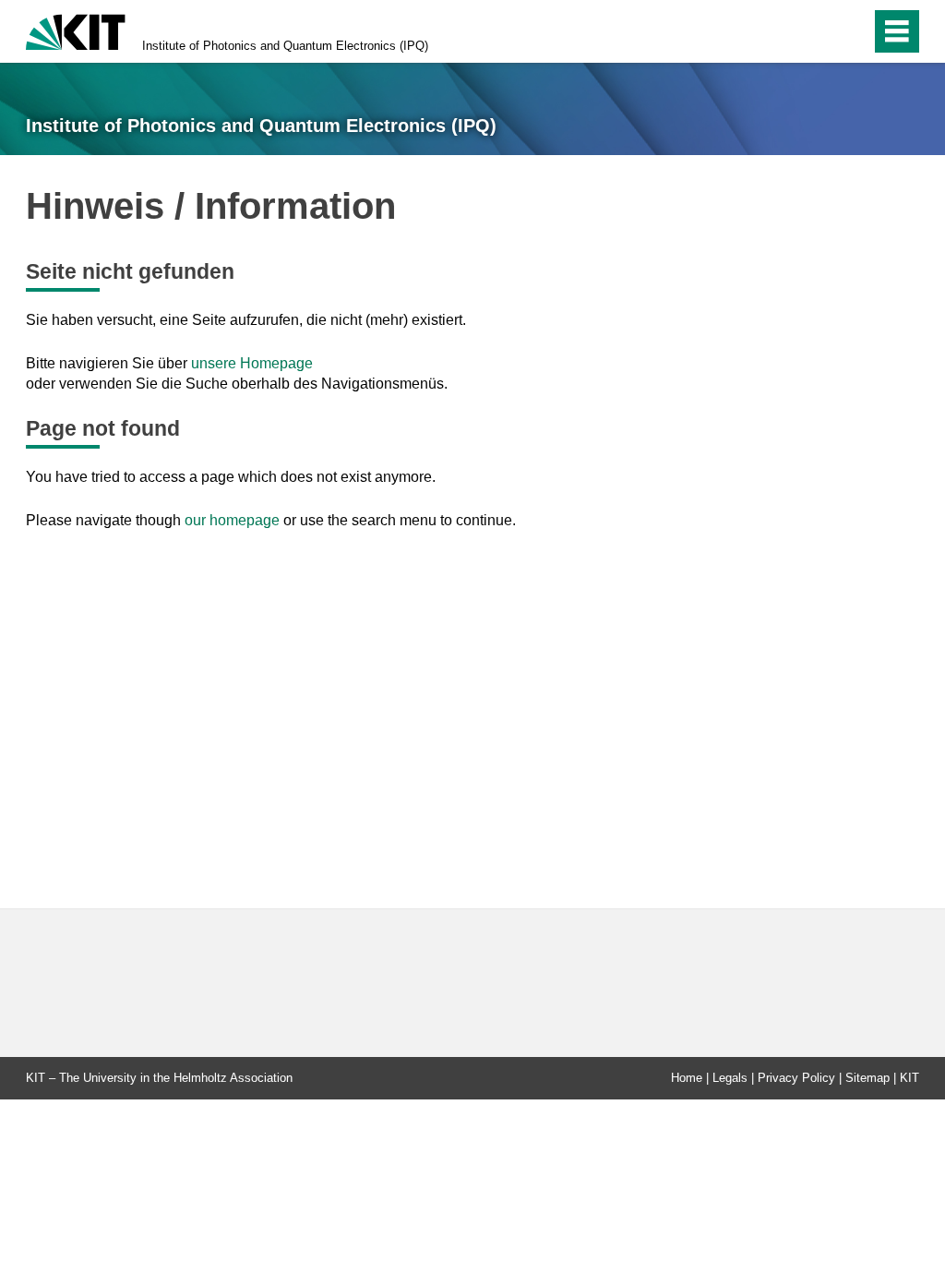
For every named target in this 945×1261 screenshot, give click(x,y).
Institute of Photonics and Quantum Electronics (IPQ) (285, 46)
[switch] (851, 31)
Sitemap (867, 1078)
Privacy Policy (796, 1078)
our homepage (232, 520)
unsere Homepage (252, 363)
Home (686, 1078)
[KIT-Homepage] (76, 30)
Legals (730, 1078)
